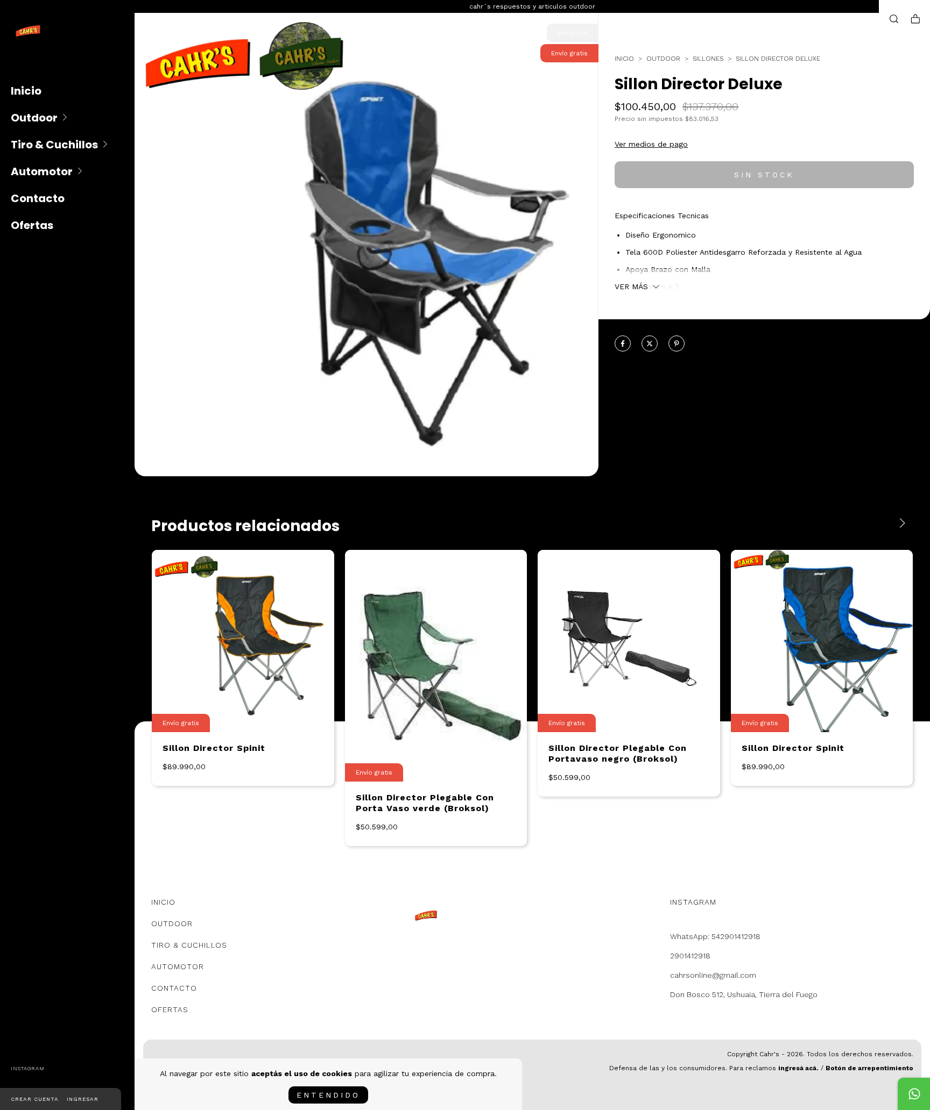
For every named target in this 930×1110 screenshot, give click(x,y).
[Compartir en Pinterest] (676, 344)
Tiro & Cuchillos (54, 144)
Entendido (328, 1095)
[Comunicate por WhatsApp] (914, 1094)
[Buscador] (894, 19)
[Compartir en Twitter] (650, 344)
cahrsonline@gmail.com (713, 975)
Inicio (26, 90)
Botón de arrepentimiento (869, 1068)
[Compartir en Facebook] (623, 344)
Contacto (38, 198)
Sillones (708, 58)
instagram (28, 1068)
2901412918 (690, 955)
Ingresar (82, 1099)
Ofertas (32, 225)
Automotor (42, 171)
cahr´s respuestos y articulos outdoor (532, 6)
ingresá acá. (798, 1068)
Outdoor (34, 117)
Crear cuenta (35, 1099)
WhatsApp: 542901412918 (715, 936)
